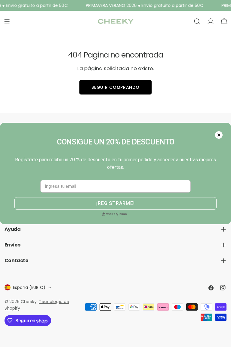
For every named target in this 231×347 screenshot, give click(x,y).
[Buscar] (197, 21)
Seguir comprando (115, 87)
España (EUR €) (29, 287)
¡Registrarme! (115, 203)
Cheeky (29, 302)
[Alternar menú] (7, 21)
